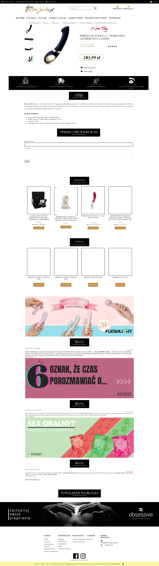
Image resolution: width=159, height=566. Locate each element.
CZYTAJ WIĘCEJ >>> (30, 357)
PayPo (46, 539)
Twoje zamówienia (78, 539)
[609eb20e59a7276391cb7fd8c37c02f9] (29, 38)
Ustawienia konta (78, 542)
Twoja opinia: (27, 148)
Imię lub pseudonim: (29, 141)
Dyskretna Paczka (64, 549)
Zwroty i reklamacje (51, 551)
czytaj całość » (130, 350)
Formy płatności (49, 549)
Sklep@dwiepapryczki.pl (109, 542)
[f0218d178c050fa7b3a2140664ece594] (29, 48)
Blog (60, 546)
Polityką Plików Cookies (70, 564)
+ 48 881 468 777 (107, 546)
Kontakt (47, 542)
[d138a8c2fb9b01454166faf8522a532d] (29, 28)
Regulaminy (62, 544)
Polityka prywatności (62, 540)
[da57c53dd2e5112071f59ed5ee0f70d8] (29, 58)
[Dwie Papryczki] (39, 8)
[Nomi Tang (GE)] (100, 28)
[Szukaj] (95, 8)
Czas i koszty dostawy (48, 545)
